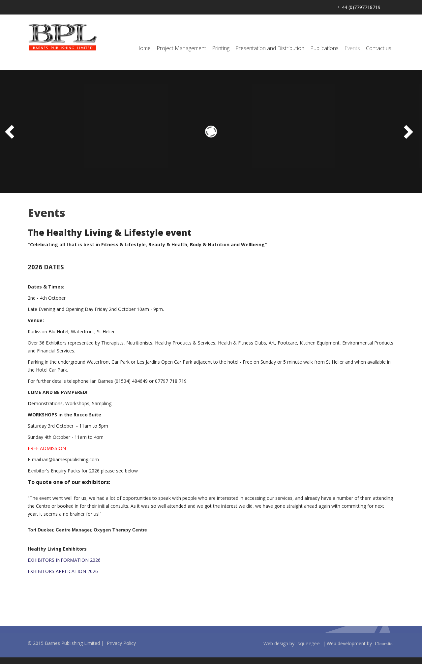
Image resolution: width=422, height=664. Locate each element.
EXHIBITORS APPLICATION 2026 (63, 571)
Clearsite (384, 643)
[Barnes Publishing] (63, 36)
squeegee (308, 643)
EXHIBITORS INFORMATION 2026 (64, 560)
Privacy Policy (121, 643)
